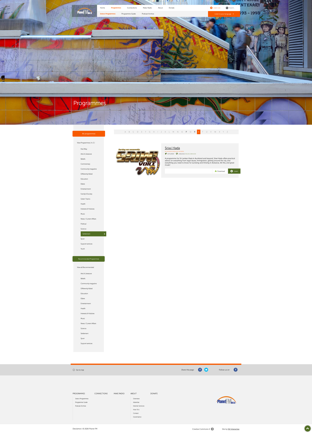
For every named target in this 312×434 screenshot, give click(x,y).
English (187, 154)
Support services (86, 244)
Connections (132, 8)
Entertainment (86, 189)
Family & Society (86, 194)
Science (83, 229)
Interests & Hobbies (87, 209)
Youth (83, 249)
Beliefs (83, 159)
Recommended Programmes (88, 259)
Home (102, 8)
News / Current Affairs (88, 219)
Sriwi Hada (172, 148)
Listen (235, 171)
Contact (136, 413)
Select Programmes (107, 14)
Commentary (85, 164)
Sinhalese (193, 154)
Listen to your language (223, 14)
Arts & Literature (86, 154)
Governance (137, 417)
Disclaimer (77, 429)
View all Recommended (85, 267)
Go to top (80, 370)
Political (83, 224)
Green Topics (85, 199)
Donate (171, 8)
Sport (82, 239)
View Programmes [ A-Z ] (86, 143)
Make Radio (147, 8)
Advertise (136, 402)
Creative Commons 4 (201, 429)
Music (83, 214)
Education (84, 179)
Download (221, 171)
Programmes (116, 8)
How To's (136, 409)
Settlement (86, 234)
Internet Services (138, 406)
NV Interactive (233, 429)
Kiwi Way (84, 149)
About (160, 8)
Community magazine (89, 169)
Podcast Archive (148, 14)
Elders (83, 184)
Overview (136, 399)
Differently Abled (87, 174)
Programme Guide (129, 14)
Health (83, 204)
